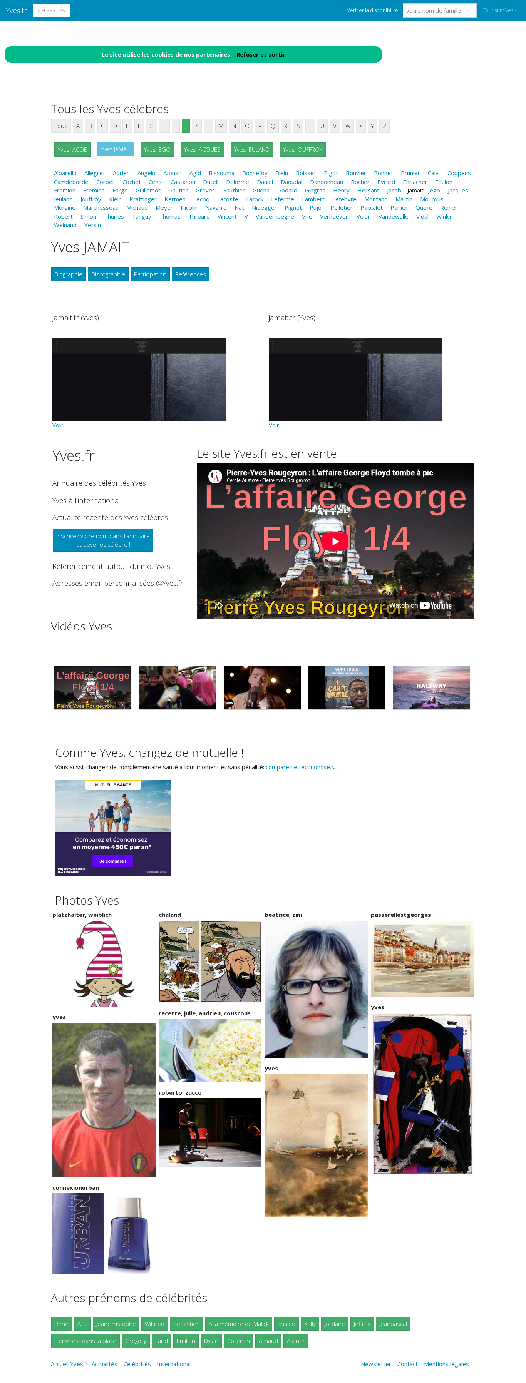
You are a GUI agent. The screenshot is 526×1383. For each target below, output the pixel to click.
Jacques (458, 190)
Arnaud (268, 1341)
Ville (307, 216)
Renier (449, 207)
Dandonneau (326, 182)
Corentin (238, 1341)
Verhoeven (334, 216)
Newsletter (376, 1364)
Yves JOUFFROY (302, 149)
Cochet (131, 182)
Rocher (360, 182)
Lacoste (227, 199)
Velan (363, 216)
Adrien (121, 173)
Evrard (386, 182)
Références (190, 274)
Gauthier (233, 190)
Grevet (205, 190)
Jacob (394, 190)
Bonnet (383, 173)
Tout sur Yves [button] (498, 10)
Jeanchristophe (116, 1324)
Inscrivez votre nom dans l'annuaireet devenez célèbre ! (103, 540)
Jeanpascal (393, 1324)
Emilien (186, 1341)
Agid (195, 173)
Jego (434, 190)
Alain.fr (296, 1341)
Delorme (237, 182)
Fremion (94, 190)
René (62, 1324)
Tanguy (141, 216)
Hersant (368, 190)
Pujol (316, 207)
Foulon (444, 182)
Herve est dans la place (85, 1341)
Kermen (175, 199)
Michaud (137, 207)
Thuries (114, 216)
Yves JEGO (157, 149)
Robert (63, 216)
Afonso (172, 173)
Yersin (92, 225)
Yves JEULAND (252, 149)
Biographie (68, 274)
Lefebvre (344, 199)
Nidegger (264, 207)
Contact (407, 1364)
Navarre (216, 207)
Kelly (310, 1324)
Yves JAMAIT (116, 149)
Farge (120, 190)
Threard (199, 216)
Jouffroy (90, 199)
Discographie (108, 274)
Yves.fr (16, 10)
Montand (376, 199)
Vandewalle (393, 216)
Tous (61, 126)
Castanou (183, 182)
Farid (161, 1341)
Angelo (146, 173)
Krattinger (143, 199)
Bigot (331, 173)
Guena (261, 190)
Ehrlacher (415, 182)
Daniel (265, 182)
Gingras (315, 190)
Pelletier (341, 207)
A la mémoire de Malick (239, 1324)
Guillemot (148, 190)
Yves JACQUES (202, 149)
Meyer (164, 207)
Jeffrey (362, 1324)
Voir (57, 425)
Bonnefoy (255, 173)
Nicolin (189, 207)
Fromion (65, 190)
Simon (88, 216)
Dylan (211, 1341)
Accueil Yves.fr (70, 1364)
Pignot (293, 207)
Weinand (65, 225)
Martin (403, 199)
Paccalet (371, 207)
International (174, 1364)
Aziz (82, 1324)
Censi (156, 182)
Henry (341, 190)
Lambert (313, 199)
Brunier (410, 173)
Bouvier (356, 173)
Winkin (444, 216)
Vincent (227, 216)
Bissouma (222, 173)
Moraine (65, 207)
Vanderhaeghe (275, 216)
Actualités (104, 1364)
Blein (281, 173)
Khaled (286, 1324)
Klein (115, 199)
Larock (254, 199)
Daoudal (291, 182)
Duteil (210, 182)
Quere (424, 207)
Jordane (335, 1324)
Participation (150, 274)
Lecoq (201, 199)
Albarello (65, 173)
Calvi (434, 173)
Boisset (306, 173)
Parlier (399, 207)
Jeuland (63, 199)
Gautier (178, 190)
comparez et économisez (299, 767)
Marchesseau (101, 207)
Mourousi (432, 199)
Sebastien (186, 1324)
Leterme (282, 199)
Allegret (94, 173)
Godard (287, 190)
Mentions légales (446, 1364)
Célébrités (51, 10)
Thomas (170, 216)
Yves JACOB (72, 149)
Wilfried (154, 1324)
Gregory (135, 1341)
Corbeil (105, 182)
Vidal (422, 216)
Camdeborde (71, 182)
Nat (239, 207)
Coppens (459, 173)
